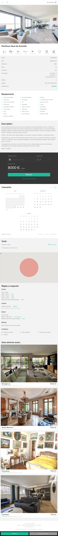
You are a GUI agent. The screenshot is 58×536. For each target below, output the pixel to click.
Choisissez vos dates (18, 159)
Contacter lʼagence (43, 533)
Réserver (14, 533)
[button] (56, 24)
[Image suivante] (55, 363)
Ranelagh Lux (6, 384)
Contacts (40, 529)
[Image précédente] (2, 363)
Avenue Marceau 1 (7, 427)
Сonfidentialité (32, 529)
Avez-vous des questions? (29, 178)
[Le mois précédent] (51, 187)
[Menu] (2, 2)
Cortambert (5, 514)
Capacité (39, 156)
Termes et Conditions (20, 529)
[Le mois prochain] (54, 187)
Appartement (12, 385)
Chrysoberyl (6, 471)
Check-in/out (12, 156)
